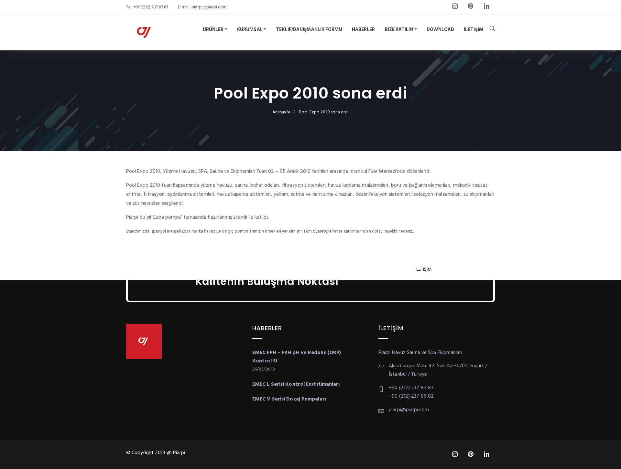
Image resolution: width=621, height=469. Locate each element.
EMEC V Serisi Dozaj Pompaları (289, 399)
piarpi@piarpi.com (208, 7)
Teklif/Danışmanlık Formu (309, 29)
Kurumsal (250, 29)
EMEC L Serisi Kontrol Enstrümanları (296, 384)
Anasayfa (281, 112)
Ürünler (213, 29)
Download (440, 29)
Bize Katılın (399, 29)
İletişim (473, 29)
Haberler (363, 29)
